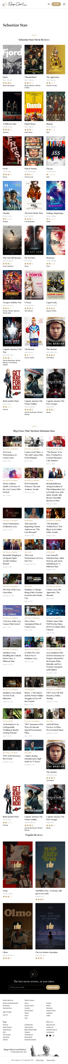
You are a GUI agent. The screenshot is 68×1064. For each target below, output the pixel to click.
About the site (50, 1024)
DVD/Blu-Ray (29, 1024)
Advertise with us (51, 1029)
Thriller (48, 1015)
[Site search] (49, 4)
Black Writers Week (31, 1029)
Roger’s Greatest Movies (10, 1003)
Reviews (5, 1024)
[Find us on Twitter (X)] (53, 1035)
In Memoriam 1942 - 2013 (19, 1052)
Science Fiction (51, 1010)
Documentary (29, 1010)
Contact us (49, 1027)
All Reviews (6, 1005)
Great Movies (7, 1029)
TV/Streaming (29, 1034)
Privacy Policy (51, 1060)
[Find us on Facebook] (47, 1035)
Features (27, 1032)
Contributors (50, 1032)
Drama (27, 1013)
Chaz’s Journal (7, 1027)
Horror (27, 1015)
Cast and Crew (7, 1008)
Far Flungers (7, 1034)
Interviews (6, 1037)
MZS (4, 1032)
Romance (49, 1008)
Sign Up (5, 1015)
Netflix (48, 1005)
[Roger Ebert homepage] (15, 4)
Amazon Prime (29, 1005)
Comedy (27, 1008)
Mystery (48, 1003)
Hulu (26, 1018)
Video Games (29, 1027)
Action (27, 1003)
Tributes (5, 1039)
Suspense (49, 1013)
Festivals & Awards (30, 1039)
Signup (56, 4)
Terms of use (40, 1060)
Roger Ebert (28, 1037)
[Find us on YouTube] (50, 1035)
